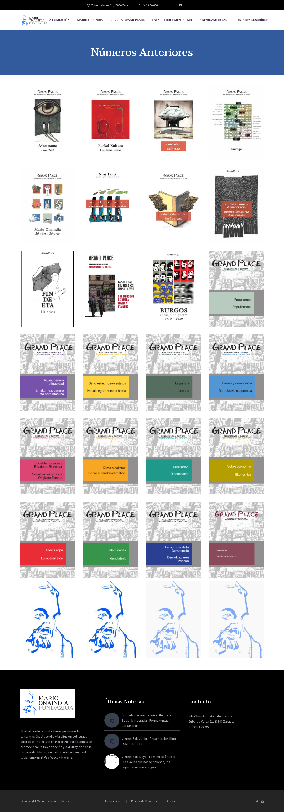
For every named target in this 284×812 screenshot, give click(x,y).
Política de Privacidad (144, 801)
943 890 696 (150, 5)
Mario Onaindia (90, 20)
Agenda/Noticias (213, 20)
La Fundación (58, 20)
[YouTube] (180, 5)
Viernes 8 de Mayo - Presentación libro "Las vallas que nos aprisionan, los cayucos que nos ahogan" (149, 762)
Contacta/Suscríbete (252, 20)
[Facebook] (174, 5)
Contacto (173, 801)
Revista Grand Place (127, 20)
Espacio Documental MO (172, 20)
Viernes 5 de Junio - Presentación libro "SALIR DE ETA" (149, 741)
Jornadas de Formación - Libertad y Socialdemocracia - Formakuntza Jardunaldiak (147, 720)
